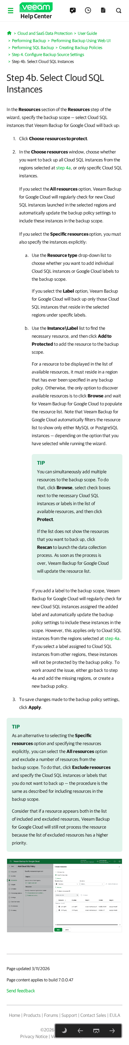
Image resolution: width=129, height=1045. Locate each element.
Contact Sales (93, 1015)
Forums (51, 1015)
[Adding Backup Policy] (64, 895)
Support (69, 1015)
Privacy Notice (34, 1036)
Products (32, 1015)
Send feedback (21, 990)
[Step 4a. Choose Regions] (80, 1031)
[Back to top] (96, 1031)
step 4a (63, 167)
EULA (114, 1015)
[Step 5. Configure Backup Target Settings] (112, 1031)
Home (14, 1015)
